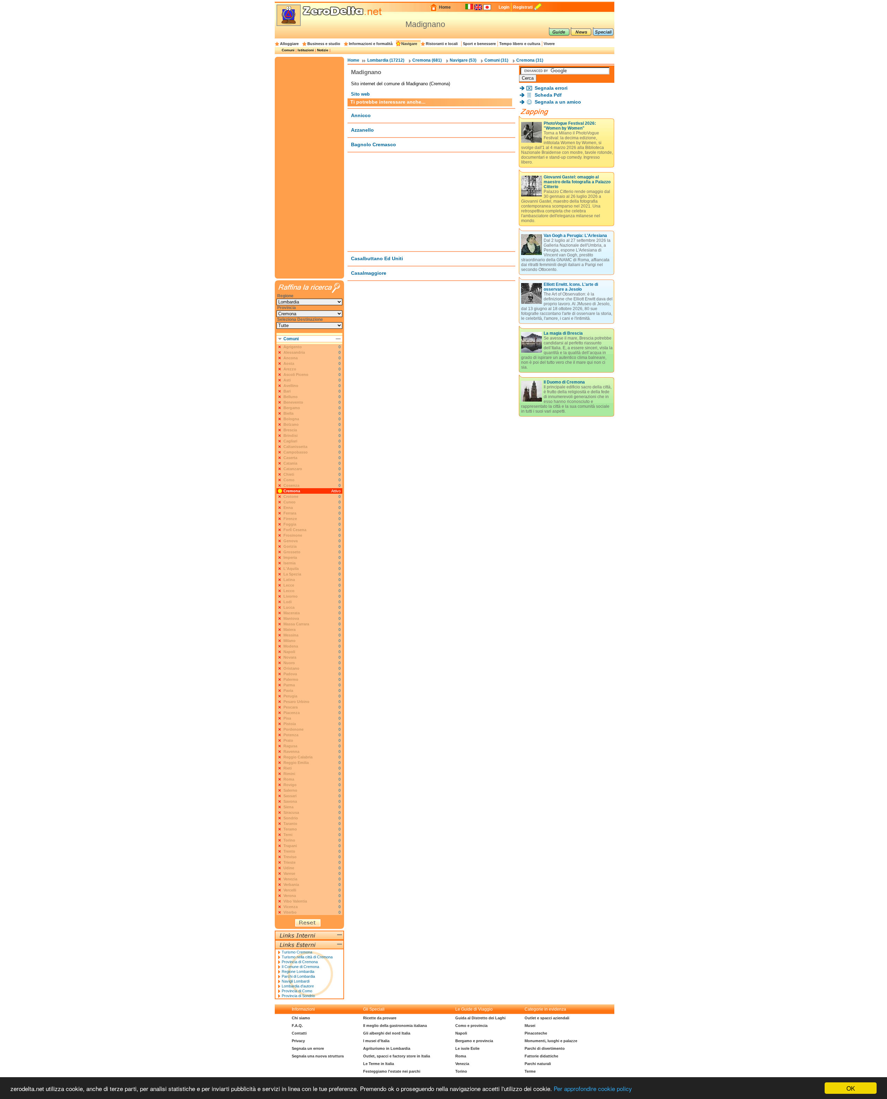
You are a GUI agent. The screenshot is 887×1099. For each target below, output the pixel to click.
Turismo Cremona (297, 952)
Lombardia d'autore (298, 986)
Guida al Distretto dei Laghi (480, 1018)
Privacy (298, 1041)
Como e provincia (471, 1025)
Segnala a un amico (558, 102)
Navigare (409, 44)
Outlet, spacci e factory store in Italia (396, 1056)
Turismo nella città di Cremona (307, 957)
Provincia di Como (297, 991)
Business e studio (323, 44)
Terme (530, 1071)
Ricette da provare (379, 1018)
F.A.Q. (297, 1025)
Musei (530, 1025)
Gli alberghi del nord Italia (386, 1033)
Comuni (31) (496, 60)
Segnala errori (551, 88)
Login (504, 7)
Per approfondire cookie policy (593, 1088)
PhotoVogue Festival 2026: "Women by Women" (570, 126)
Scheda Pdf (548, 95)
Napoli (461, 1033)
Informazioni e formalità (371, 44)
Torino (461, 1071)
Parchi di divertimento (545, 1048)
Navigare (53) (463, 60)
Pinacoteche (536, 1033)
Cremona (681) (427, 60)
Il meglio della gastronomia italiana (395, 1025)
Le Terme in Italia (378, 1064)
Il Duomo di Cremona (564, 382)
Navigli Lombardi (295, 981)
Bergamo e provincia (474, 1041)
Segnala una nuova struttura (318, 1056)
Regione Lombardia (298, 971)
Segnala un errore (308, 1048)
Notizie (322, 50)
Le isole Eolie (467, 1048)
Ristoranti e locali (442, 44)
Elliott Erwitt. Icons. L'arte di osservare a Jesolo (571, 287)
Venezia (462, 1064)
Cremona (291, 491)
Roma (460, 1056)
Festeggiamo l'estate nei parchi (391, 1071)
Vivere (549, 44)
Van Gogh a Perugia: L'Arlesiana (575, 235)
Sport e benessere (479, 44)
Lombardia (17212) (385, 60)
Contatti (299, 1033)
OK (850, 1088)
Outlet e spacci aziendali (547, 1018)
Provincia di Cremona (300, 962)
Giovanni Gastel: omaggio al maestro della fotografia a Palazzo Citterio (577, 182)
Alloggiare (289, 44)
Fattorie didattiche (541, 1056)
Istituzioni (306, 50)
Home (445, 7)
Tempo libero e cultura (519, 44)
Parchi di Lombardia (298, 976)
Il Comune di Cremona (300, 967)
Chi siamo (301, 1018)
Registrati (523, 7)
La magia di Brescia (563, 333)
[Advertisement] (431, 201)
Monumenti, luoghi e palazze (551, 1041)
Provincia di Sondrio (298, 996)
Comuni (288, 50)
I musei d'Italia (376, 1041)
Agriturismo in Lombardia (386, 1048)
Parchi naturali (538, 1064)
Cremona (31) (529, 60)
